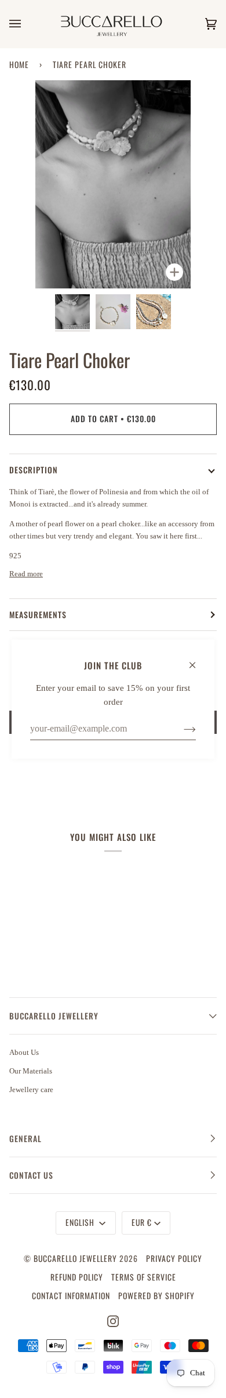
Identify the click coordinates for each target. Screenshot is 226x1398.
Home (19, 64)
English (81, 1222)
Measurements (38, 614)
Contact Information (71, 1295)
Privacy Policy (174, 1258)
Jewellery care (31, 1089)
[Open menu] (26, 24)
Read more (26, 573)
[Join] (180, 728)
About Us (24, 1052)
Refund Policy (76, 1277)
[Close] (197, 659)
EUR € (142, 1222)
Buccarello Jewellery (76, 1258)
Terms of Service (143, 1277)
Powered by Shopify (156, 1295)
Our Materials (30, 1071)
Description (33, 470)
